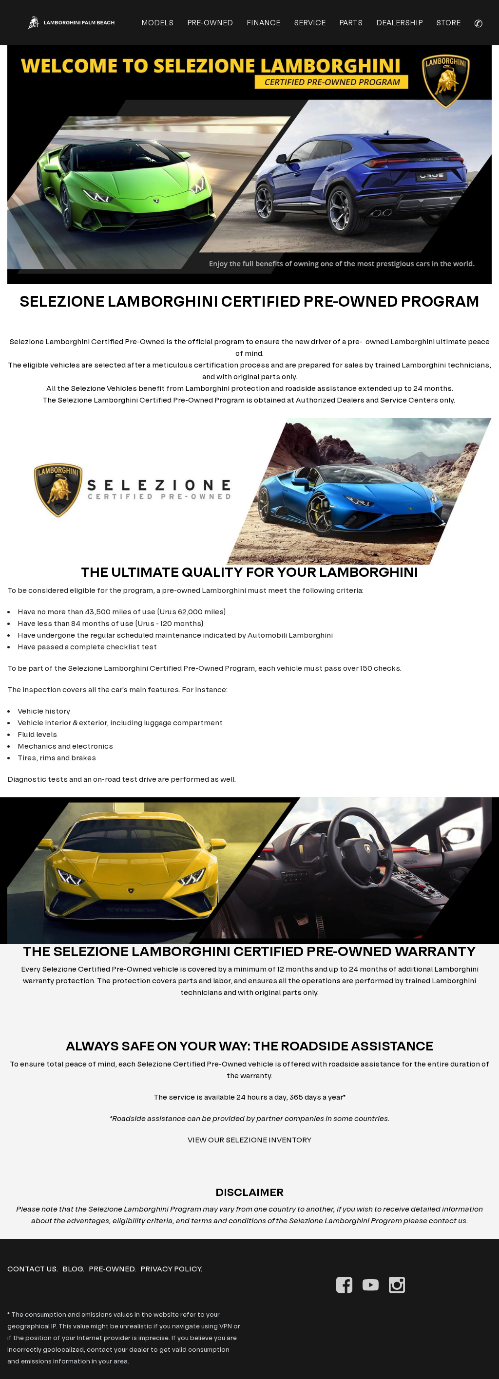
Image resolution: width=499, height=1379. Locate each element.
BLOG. (73, 1269)
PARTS (351, 22)
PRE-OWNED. (112, 1269)
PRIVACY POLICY (170, 1269)
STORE (448, 22)
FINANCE (263, 22)
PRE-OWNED (210, 22)
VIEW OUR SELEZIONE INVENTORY (249, 1140)
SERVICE (310, 22)
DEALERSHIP (399, 22)
